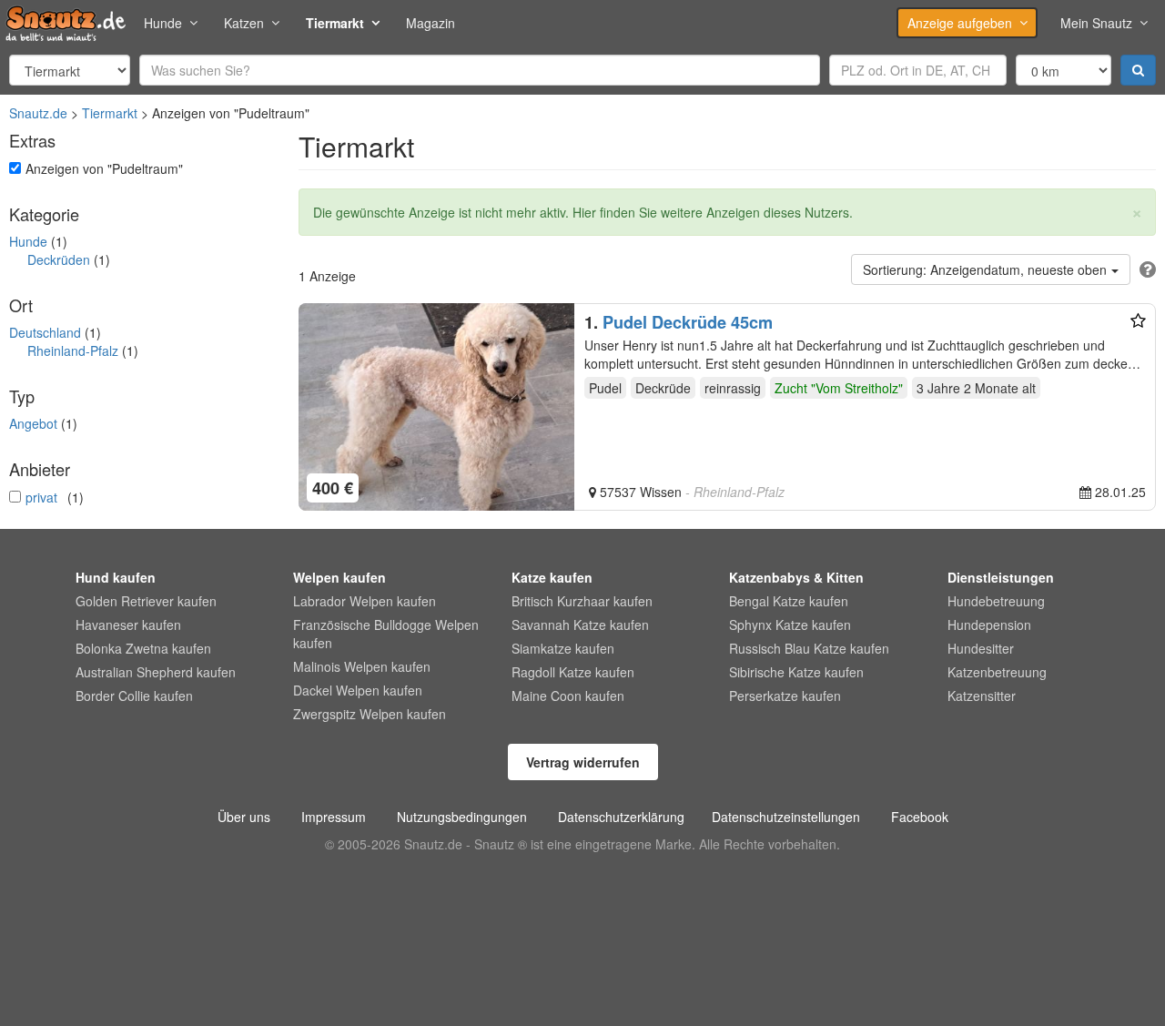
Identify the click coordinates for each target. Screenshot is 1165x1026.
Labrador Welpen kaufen (364, 601)
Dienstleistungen (1000, 577)
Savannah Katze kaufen (580, 624)
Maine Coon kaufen (568, 695)
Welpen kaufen (339, 577)
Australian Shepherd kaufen (156, 672)
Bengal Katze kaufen (788, 601)
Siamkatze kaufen (563, 648)
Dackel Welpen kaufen (357, 690)
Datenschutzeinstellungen (786, 817)
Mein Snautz (1096, 23)
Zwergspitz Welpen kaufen (369, 714)
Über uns (244, 817)
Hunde (163, 23)
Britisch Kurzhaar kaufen (582, 601)
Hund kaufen (116, 577)
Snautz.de (38, 113)
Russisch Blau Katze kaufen (809, 648)
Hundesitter (980, 648)
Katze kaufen (552, 577)
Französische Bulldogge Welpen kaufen (386, 633)
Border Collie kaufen (134, 695)
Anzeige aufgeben (959, 23)
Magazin (430, 23)
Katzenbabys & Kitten (796, 577)
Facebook (919, 817)
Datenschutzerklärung (621, 817)
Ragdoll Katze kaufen (573, 672)
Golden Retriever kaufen (146, 601)
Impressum (333, 817)
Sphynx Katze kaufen (790, 624)
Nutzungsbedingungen (462, 817)
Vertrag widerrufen (583, 762)
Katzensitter (981, 695)
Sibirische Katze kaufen (796, 672)
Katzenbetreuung (997, 672)
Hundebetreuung (996, 601)
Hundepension (989, 624)
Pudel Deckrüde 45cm (688, 322)
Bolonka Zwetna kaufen (143, 648)
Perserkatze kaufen (785, 695)
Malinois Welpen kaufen (362, 666)
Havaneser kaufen (128, 624)
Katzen (244, 23)
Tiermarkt (335, 23)
